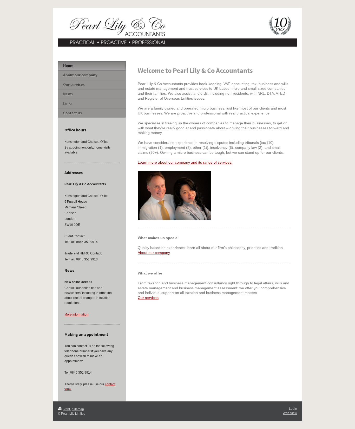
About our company (154, 253)
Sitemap (78, 409)
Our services (148, 298)
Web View (290, 413)
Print (67, 409)
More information (76, 314)
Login (293, 409)
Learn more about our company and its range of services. (185, 162)
